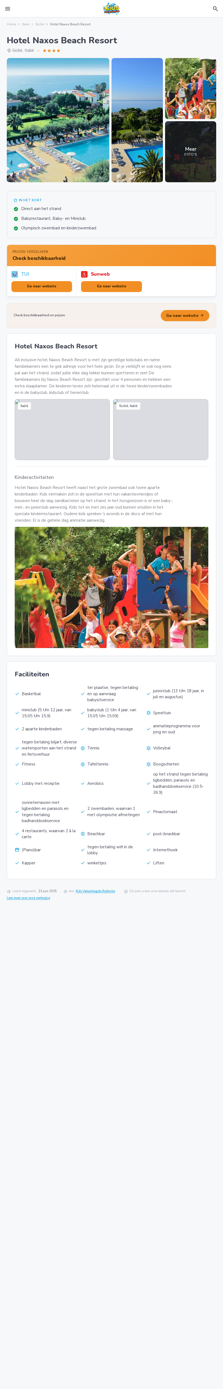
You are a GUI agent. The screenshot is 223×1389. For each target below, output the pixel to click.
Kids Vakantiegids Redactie (95, 891)
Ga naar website (185, 315)
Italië (25, 24)
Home (11, 24)
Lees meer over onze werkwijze (28, 898)
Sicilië (39, 24)
